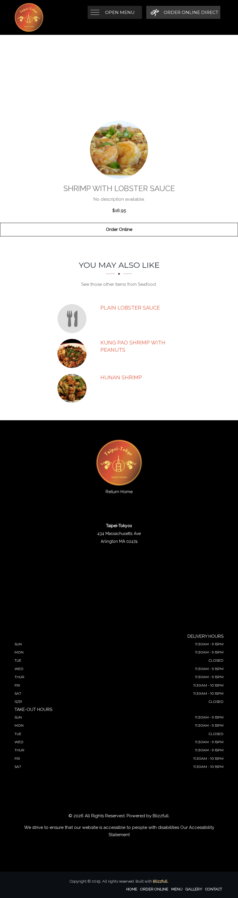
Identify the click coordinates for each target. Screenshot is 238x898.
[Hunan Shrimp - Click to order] (73, 388)
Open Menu (120, 12)
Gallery (193, 889)
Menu (177, 889)
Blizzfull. (160, 881)
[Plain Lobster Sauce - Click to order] (73, 318)
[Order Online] (119, 150)
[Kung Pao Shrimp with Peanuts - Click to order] (73, 353)
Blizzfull (161, 815)
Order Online (119, 229)
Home (131, 889)
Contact (213, 889)
